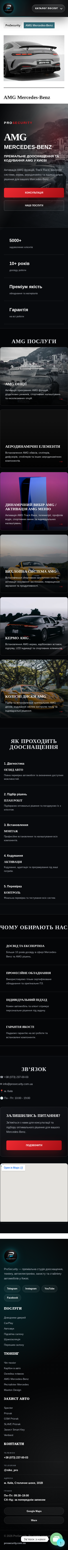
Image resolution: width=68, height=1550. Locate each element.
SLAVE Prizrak (12, 1424)
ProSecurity (12, 25)
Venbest (8, 1435)
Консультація (34, 192)
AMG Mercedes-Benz (16, 1378)
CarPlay (8, 1323)
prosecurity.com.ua (15, 1543)
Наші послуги (34, 205)
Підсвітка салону (14, 1334)
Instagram (31, 1288)
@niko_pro (11, 1470)
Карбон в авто (12, 1368)
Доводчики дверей (15, 1317)
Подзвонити (34, 1145)
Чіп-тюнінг (10, 1362)
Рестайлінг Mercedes (16, 1384)
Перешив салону (14, 1344)
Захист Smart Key (14, 1429)
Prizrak (8, 1413)
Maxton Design (12, 1389)
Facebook (12, 1297)
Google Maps (34, 1511)
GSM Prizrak (11, 1418)
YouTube (49, 1288)
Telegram (12, 1288)
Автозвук (9, 1328)
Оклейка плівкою (14, 1373)
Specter (8, 1407)
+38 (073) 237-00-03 (16, 1457)
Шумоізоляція (12, 1339)
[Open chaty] (56, 1539)
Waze (34, 1520)
